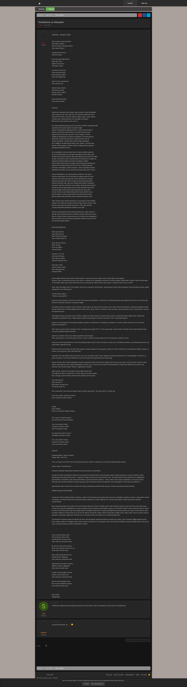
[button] (136, 3)
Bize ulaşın (109, 674)
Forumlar (130, 3)
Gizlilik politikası (129, 674)
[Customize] (57, 9)
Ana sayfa (144, 674)
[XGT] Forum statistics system (47, 678)
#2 (148, 602)
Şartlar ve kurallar (118, 674)
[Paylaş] (146, 32)
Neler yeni (144, 3)
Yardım (138, 674)
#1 (148, 32)
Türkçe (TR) (49, 674)
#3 (148, 621)
